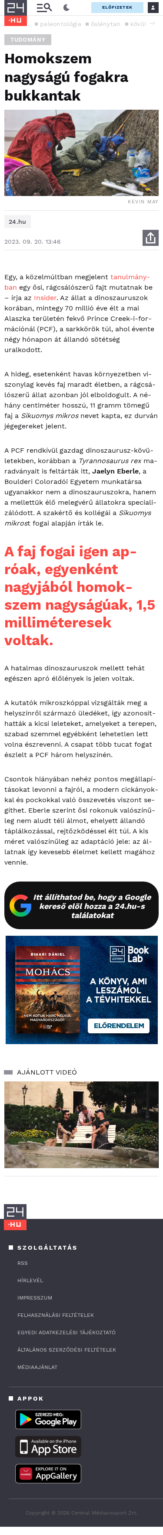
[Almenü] (44, 7)
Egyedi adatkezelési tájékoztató (66, 1332)
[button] (152, 23)
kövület (141, 23)
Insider (45, 298)
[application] (81, 1124)
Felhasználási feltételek (55, 1315)
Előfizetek (117, 7)
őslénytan (106, 23)
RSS (22, 1263)
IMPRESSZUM (34, 1298)
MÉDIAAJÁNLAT (37, 1367)
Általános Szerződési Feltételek (66, 1350)
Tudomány (27, 39)
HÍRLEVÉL (30, 1280)
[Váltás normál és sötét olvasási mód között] (66, 8)
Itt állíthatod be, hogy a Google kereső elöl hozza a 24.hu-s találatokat (92, 906)
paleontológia (60, 23)
